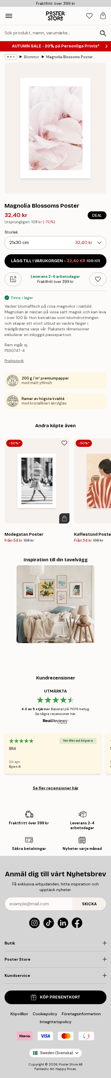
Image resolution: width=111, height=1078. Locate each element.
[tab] (89, 16)
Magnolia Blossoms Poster (69, 57)
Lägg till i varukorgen (55, 260)
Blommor (31, 57)
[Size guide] (13, 279)
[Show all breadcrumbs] (11, 57)
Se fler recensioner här (56, 788)
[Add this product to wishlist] (97, 279)
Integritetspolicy (55, 1021)
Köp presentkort (60, 997)
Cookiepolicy (45, 1013)
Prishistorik (14, 360)
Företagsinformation (81, 1013)
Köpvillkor (19, 1013)
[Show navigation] (8, 16)
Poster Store (68, 1064)
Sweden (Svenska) (56, 1052)
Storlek (11, 232)
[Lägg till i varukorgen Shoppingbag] (64, 518)
